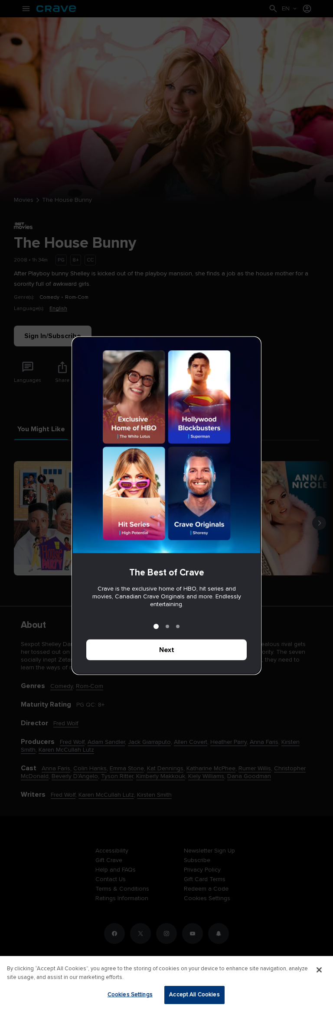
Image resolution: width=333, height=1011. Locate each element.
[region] (166, 983)
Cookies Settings (130, 994)
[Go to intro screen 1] (156, 626)
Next (166, 650)
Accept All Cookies (194, 994)
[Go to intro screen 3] (178, 626)
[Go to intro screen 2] (167, 626)
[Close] (319, 969)
